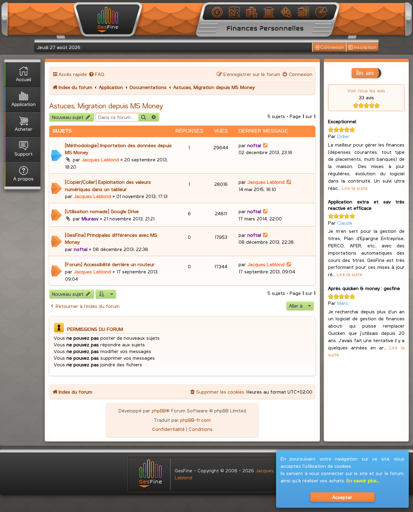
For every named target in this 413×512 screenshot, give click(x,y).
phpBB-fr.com (195, 420)
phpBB (159, 410)
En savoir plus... (362, 480)
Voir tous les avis (366, 90)
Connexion (332, 47)
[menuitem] (96, 74)
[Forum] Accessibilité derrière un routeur (109, 264)
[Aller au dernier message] (265, 145)
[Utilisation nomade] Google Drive (102, 211)
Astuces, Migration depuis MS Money (106, 105)
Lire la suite (355, 188)
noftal (254, 145)
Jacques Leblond (100, 159)
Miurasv (90, 218)
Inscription (365, 47)
